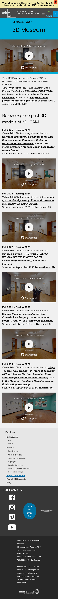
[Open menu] (43, 14)
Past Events (13, 451)
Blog (8, 482)
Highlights (12, 462)
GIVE (49, 15)
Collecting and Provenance (18, 468)
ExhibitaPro (46, 387)
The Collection (14, 454)
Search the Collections (17, 458)
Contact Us (35, 560)
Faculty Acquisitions (40, 320)
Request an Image (15, 472)
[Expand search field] (55, 14)
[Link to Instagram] (12, 507)
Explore (10, 432)
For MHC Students (16, 479)
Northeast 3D (47, 267)
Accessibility (22, 566)
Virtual (10, 444)
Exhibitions (12, 437)
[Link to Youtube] (12, 527)
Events (10, 447)
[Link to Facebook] (12, 497)
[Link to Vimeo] (12, 517)
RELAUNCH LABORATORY (38, 91)
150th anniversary (43, 5)
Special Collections (15, 465)
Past (10, 440)
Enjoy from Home (15, 475)
